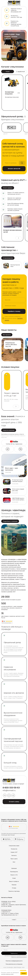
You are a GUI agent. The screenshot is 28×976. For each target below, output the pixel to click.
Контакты (14, 855)
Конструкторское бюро (15, 265)
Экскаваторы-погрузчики (12, 97)
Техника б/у (14, 849)
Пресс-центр (14, 858)
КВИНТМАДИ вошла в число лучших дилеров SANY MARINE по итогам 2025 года (18, 499)
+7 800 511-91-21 (5, 911)
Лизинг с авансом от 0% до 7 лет (11, 394)
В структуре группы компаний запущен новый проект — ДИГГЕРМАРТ (17, 480)
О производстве (8, 258)
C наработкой (20, 71)
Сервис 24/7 (14, 852)
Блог (14, 862)
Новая (7, 71)
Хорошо (24, 973)
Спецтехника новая (14, 845)
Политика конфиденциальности (14, 960)
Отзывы (14, 888)
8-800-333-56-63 (11, 787)
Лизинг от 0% (14, 875)
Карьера (14, 884)
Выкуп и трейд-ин (14, 881)
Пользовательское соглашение (14, 964)
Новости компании (8, 430)
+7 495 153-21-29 (5, 903)
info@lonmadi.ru (9, 790)
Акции (14, 878)
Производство (14, 871)
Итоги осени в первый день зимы (18, 489)
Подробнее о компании (10, 521)
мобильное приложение (19, 833)
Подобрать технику (14, 311)
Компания (14, 868)
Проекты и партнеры (14, 891)
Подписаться (14, 953)
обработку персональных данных (19, 957)
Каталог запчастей (14, 168)
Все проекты (7, 334)
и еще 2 (14, 919)
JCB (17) (5, 134)
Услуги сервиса (7, 188)
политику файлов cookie (7, 974)
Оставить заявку (14, 801)
